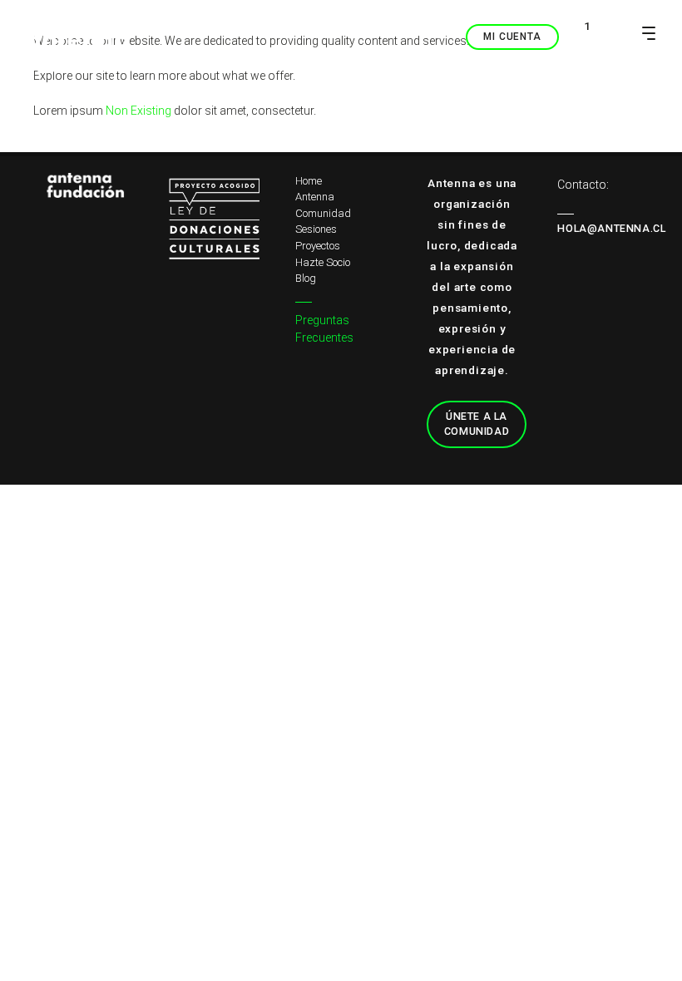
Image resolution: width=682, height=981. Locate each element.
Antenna (314, 196)
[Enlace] (79, 185)
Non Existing (138, 110)
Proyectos (317, 245)
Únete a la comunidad (476, 424)
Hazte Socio (322, 262)
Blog (305, 278)
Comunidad (323, 213)
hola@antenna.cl (611, 228)
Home (308, 181)
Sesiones (316, 229)
